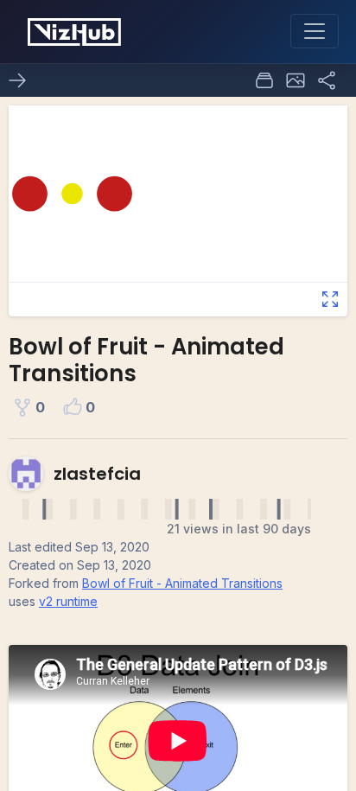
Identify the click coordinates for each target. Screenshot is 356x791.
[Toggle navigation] (314, 31)
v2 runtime (68, 601)
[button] (295, 80)
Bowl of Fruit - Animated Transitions (182, 583)
